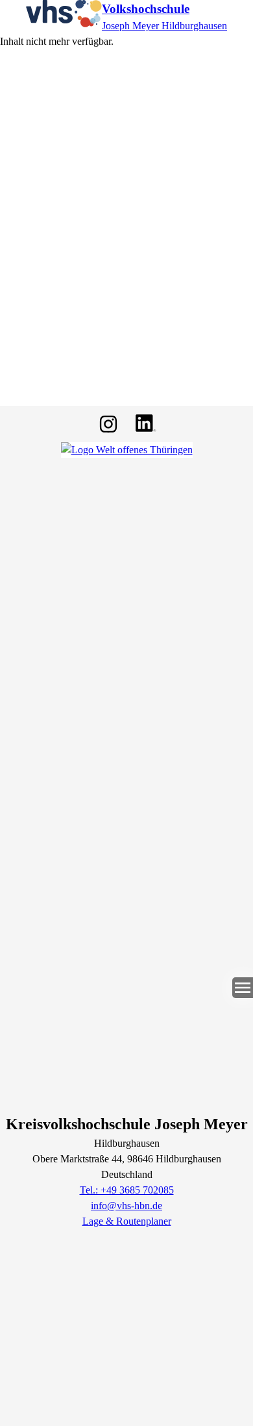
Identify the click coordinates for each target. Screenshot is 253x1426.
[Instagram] (108, 424)
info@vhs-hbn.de (126, 1205)
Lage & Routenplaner (126, 1221)
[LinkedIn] (144, 424)
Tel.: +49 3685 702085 (127, 1189)
